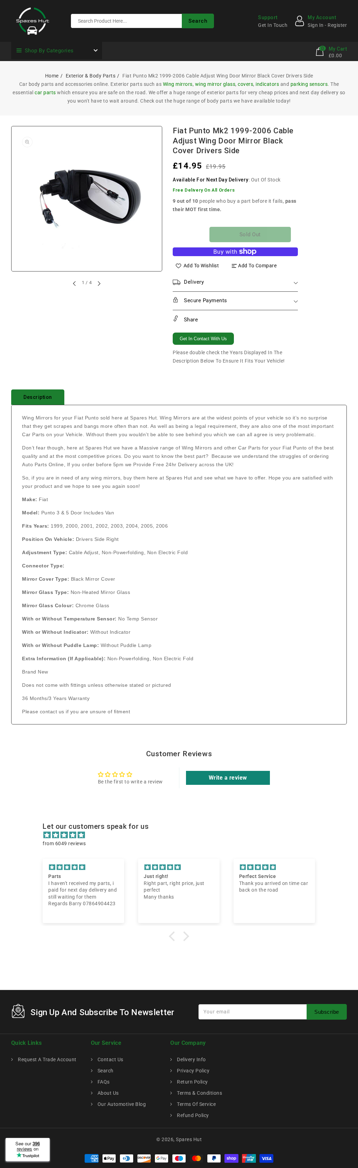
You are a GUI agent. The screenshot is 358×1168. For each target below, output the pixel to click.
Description (37, 397)
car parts (45, 92)
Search (105, 1070)
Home (52, 76)
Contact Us (109, 1059)
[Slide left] (75, 283)
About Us (107, 1093)
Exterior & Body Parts (91, 76)
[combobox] (142, 21)
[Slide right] (98, 283)
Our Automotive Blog (121, 1104)
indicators (267, 84)
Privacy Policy (192, 1070)
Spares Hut (189, 1139)
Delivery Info (191, 1059)
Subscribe (326, 1012)
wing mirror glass (215, 84)
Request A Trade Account (47, 1059)
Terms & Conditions (199, 1093)
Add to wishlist (201, 265)
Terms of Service (196, 1104)
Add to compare (257, 265)
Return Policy (192, 1082)
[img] (182, 835)
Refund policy (192, 1115)
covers (245, 84)
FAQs (103, 1082)
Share (190, 320)
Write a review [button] (228, 777)
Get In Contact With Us (203, 338)
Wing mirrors (178, 84)
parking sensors (309, 84)
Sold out (250, 234)
